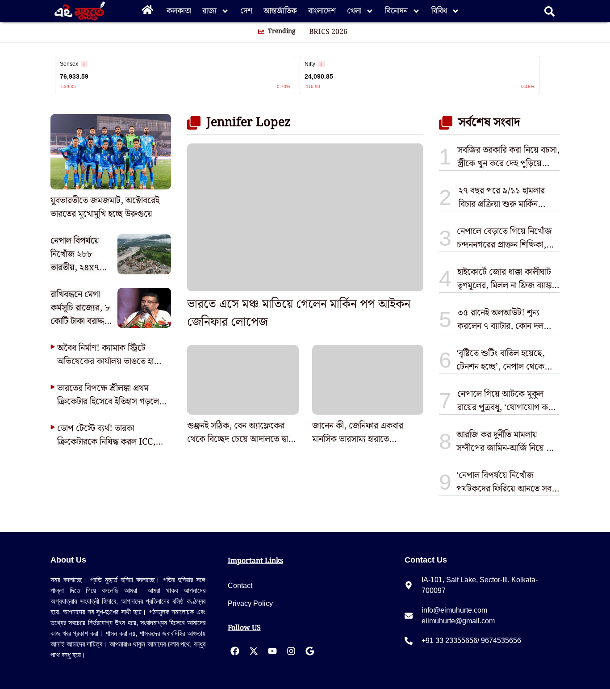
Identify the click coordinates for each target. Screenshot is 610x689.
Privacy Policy (250, 603)
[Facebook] (235, 651)
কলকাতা (179, 10)
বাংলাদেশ (322, 10)
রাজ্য (209, 10)
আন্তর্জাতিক (280, 10)
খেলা (354, 10)
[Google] (310, 651)
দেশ (246, 10)
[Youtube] (272, 651)
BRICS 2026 (328, 32)
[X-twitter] (254, 651)
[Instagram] (291, 651)
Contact (240, 585)
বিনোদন (396, 10)
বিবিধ (439, 10)
